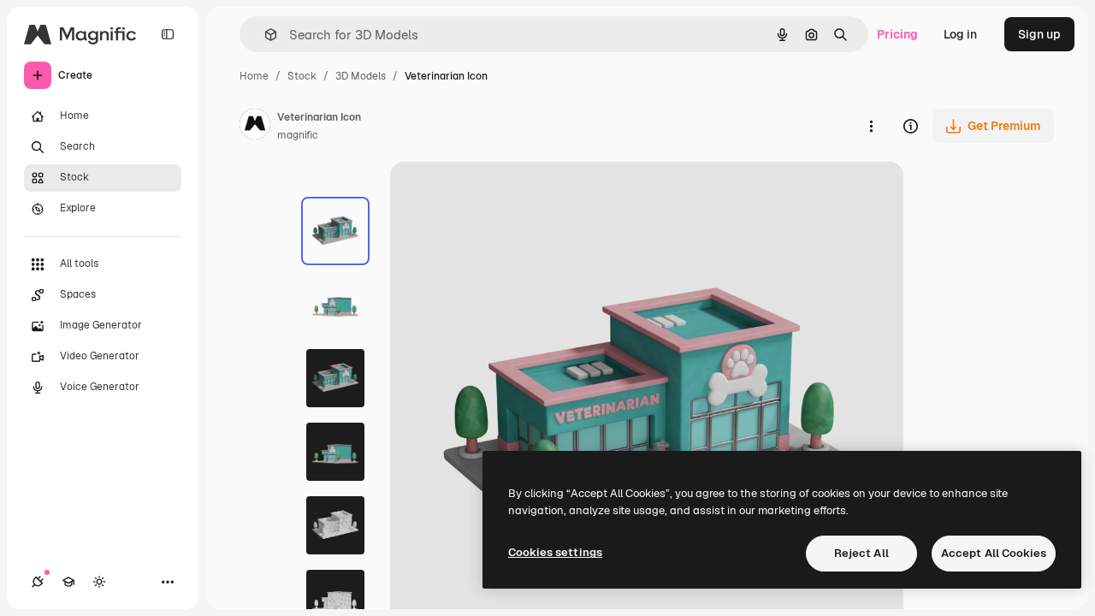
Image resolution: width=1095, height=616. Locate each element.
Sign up (1039, 34)
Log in (960, 34)
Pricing (897, 34)
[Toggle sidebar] (167, 34)
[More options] (871, 126)
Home (254, 76)
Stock (302, 76)
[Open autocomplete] (263, 34)
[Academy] (68, 581)
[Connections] (37, 581)
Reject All (861, 553)
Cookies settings (555, 552)
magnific (297, 135)
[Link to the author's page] (255, 127)
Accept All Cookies (993, 553)
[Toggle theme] (99, 581)
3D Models (360, 76)
